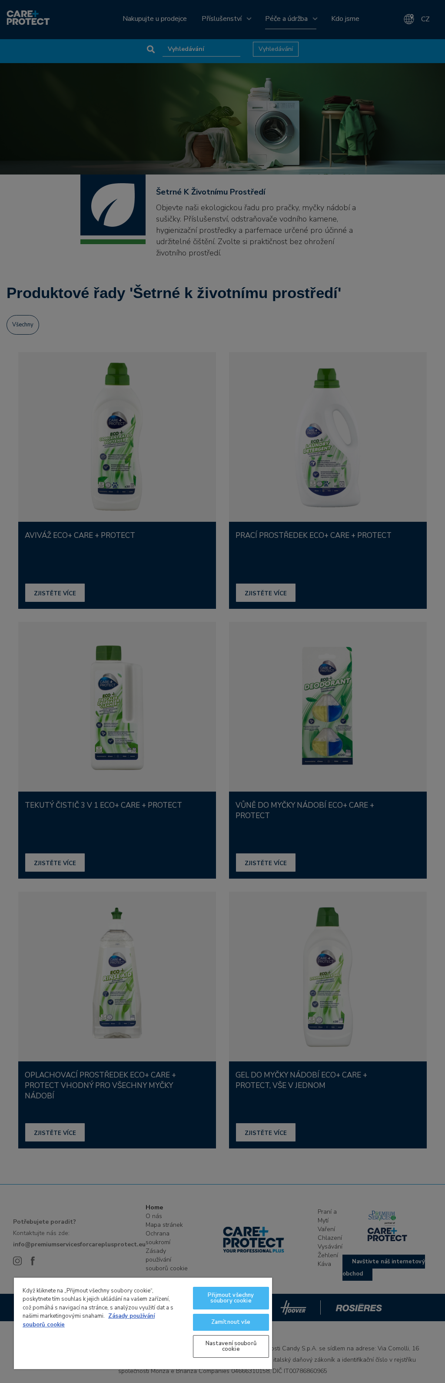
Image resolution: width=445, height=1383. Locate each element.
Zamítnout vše (231, 1322)
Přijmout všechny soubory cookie (231, 1298)
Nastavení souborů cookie (231, 1346)
